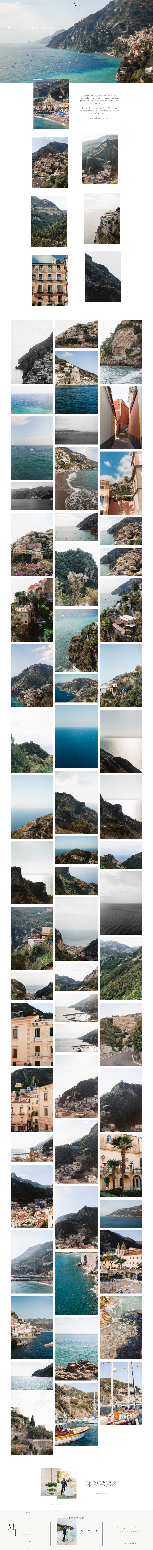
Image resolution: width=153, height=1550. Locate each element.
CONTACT (131, 6)
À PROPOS (37, 6)
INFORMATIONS (52, 6)
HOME (13, 6)
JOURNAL (119, 6)
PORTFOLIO (24, 6)
